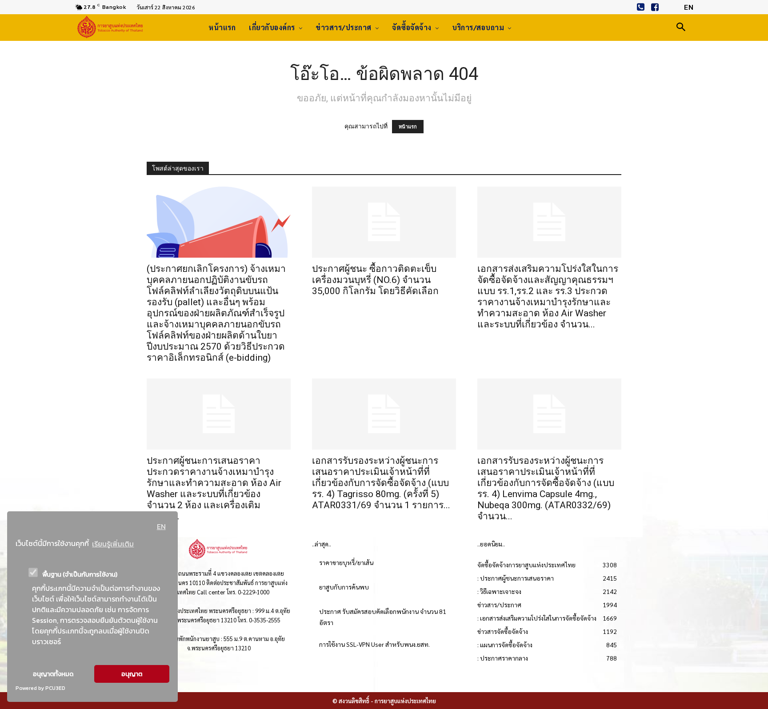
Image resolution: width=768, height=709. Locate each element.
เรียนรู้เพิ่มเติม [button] (113, 543)
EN (161, 526)
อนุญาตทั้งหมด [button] (53, 674)
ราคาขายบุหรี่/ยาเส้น (346, 562)
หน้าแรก (408, 126)
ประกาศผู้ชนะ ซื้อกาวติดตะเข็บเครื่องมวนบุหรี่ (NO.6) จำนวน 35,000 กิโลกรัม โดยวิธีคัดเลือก (375, 279)
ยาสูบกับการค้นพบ (344, 587)
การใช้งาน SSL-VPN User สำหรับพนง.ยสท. (374, 644)
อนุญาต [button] (131, 674)
